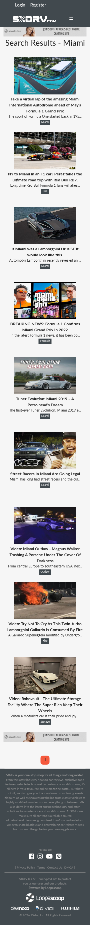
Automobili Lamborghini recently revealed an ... (45, 260)
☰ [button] (71, 19)
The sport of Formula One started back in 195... (45, 116)
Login (20, 5)
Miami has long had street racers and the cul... (45, 479)
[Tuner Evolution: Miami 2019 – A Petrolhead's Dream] (45, 393)
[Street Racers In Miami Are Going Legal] (45, 468)
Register (38, 5)
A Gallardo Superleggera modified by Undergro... (45, 635)
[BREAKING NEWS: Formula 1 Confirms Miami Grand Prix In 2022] (45, 318)
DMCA (68, 867)
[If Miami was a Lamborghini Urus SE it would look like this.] (45, 243)
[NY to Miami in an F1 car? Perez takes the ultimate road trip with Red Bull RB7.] (45, 168)
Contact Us (54, 867)
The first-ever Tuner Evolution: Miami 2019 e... (45, 410)
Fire (45, 641)
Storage (45, 722)
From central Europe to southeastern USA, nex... (45, 566)
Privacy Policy (26, 867)
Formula (45, 341)
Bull (45, 191)
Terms (41, 867)
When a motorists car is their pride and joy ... (45, 716)
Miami (45, 122)
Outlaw (45, 572)
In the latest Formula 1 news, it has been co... (45, 335)
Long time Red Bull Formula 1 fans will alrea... (45, 185)
